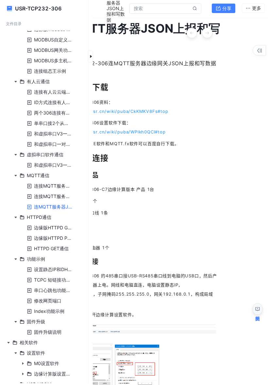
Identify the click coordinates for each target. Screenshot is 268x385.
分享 (226, 8)
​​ (114, 111)
